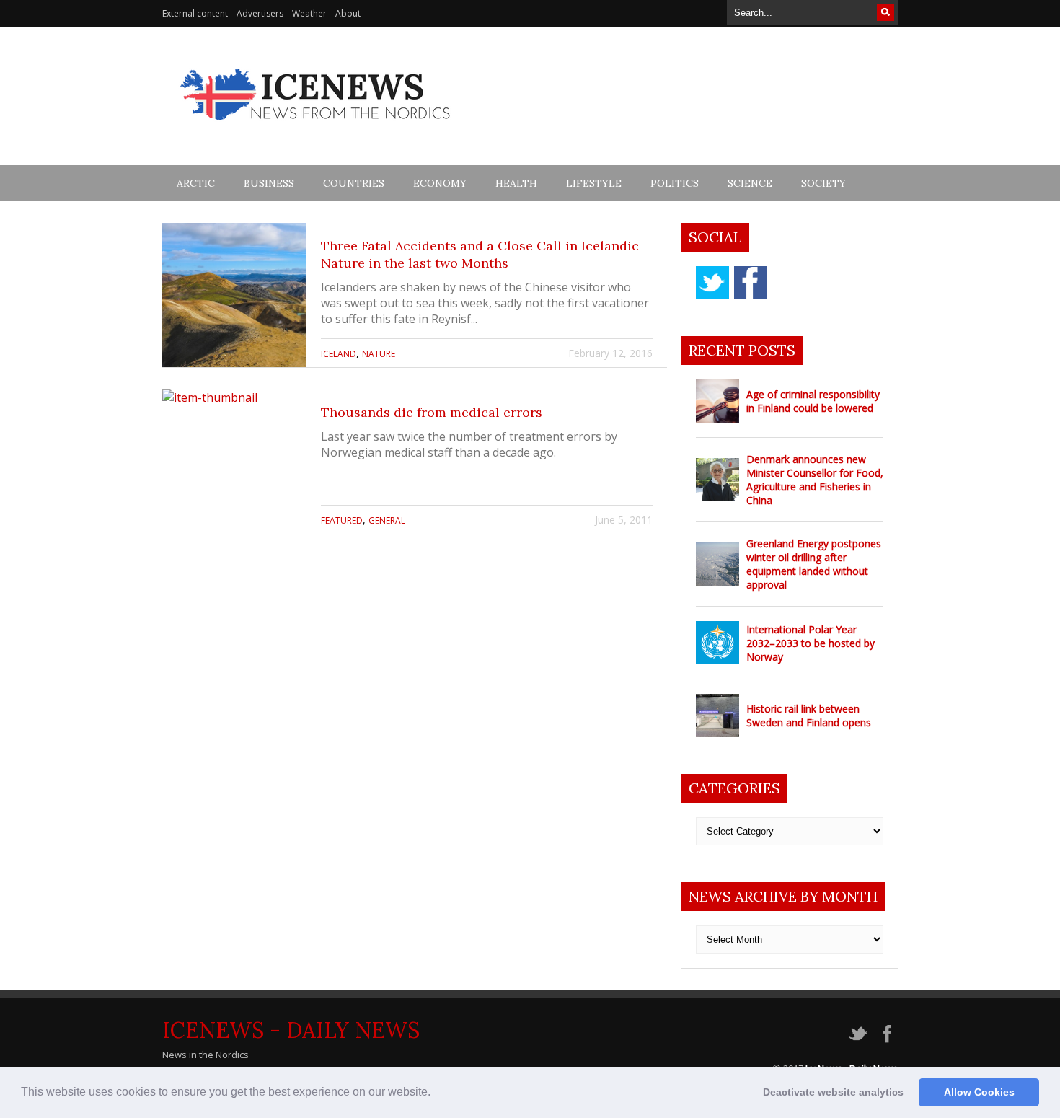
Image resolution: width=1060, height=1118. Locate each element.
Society (823, 183)
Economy (440, 183)
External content (195, 13)
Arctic (196, 183)
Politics (674, 183)
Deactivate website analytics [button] (833, 1092)
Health (516, 183)
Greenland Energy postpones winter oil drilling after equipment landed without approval (813, 564)
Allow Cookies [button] (979, 1092)
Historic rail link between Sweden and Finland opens (808, 715)
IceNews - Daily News (291, 1030)
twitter (712, 282)
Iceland (338, 354)
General (386, 520)
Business (269, 183)
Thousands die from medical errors (431, 412)
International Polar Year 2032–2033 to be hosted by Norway (810, 643)
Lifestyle (594, 183)
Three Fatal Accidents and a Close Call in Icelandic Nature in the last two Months (480, 254)
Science (750, 183)
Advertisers (260, 13)
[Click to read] (234, 295)
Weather (309, 13)
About (348, 13)
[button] (435, 1093)
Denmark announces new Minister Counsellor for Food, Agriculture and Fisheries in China (814, 479)
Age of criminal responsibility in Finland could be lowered (813, 401)
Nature (378, 354)
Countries (353, 183)
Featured (342, 520)
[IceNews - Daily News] (316, 128)
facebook (750, 282)
